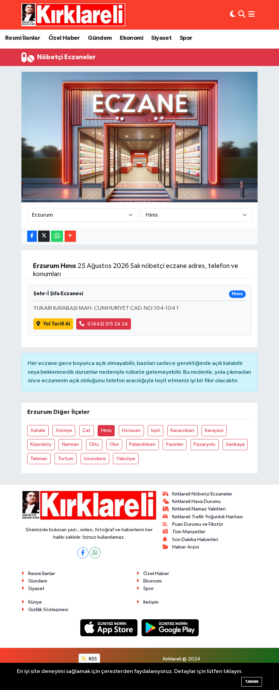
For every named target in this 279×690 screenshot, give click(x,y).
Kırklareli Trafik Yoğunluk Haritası (207, 516)
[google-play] (170, 627)
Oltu (94, 444)
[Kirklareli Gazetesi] (73, 14)
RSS (92, 658)
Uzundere (95, 458)
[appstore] (109, 627)
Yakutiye (125, 458)
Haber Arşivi (185, 547)
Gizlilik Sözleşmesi (48, 609)
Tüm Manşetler (189, 531)
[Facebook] (82, 552)
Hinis (106, 430)
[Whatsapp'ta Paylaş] (57, 236)
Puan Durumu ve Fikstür (197, 524)
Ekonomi (131, 38)
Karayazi (214, 430)
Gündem (100, 38)
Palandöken (142, 444)
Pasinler (174, 444)
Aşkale (37, 430)
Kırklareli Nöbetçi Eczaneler (202, 494)
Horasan (131, 430)
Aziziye (64, 430)
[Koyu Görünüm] (232, 15)
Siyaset (161, 38)
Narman (70, 444)
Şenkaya (235, 444)
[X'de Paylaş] (44, 236)
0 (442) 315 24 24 (107, 323)
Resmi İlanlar (22, 38)
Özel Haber (64, 38)
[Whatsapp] (95, 552)
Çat (86, 430)
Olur (114, 444)
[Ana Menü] (251, 15)
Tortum (65, 458)
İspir (155, 430)
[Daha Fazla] (70, 236)
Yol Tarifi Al (56, 323)
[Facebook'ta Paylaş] (32, 236)
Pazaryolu (204, 444)
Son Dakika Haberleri (195, 539)
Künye (35, 602)
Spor (186, 38)
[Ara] (241, 15)
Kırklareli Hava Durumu (196, 501)
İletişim (151, 602)
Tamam (251, 682)
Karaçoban (182, 430)
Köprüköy (40, 444)
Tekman (38, 458)
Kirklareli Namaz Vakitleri (199, 508)
